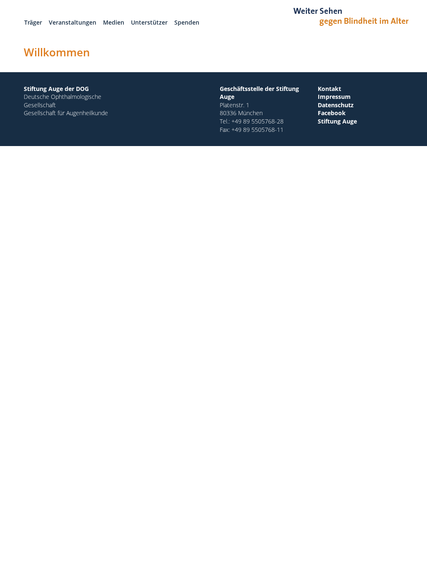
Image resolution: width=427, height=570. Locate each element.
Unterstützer (149, 22)
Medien (113, 22)
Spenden (186, 22)
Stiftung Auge (337, 121)
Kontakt (329, 89)
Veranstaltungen (72, 22)
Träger (33, 22)
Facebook (332, 113)
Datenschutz (336, 105)
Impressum (334, 97)
